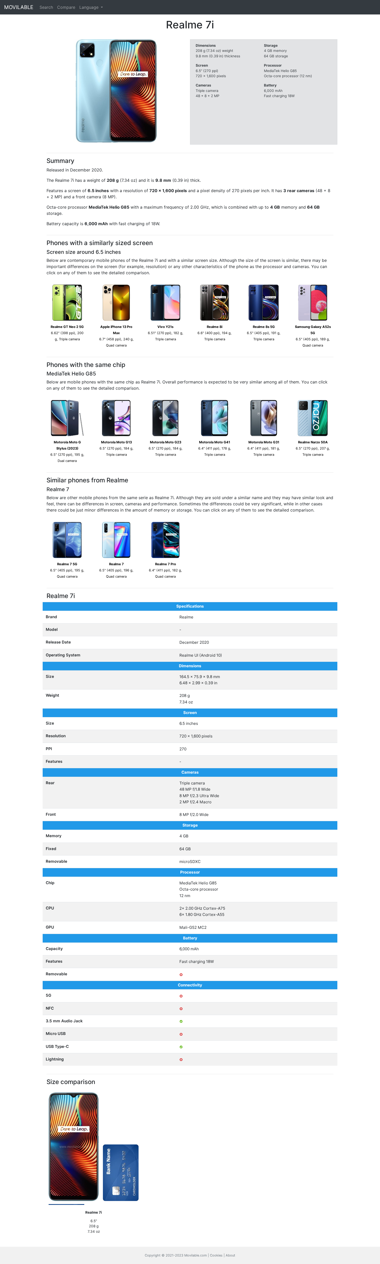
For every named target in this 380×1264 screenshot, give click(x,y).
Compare (66, 7)
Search (46, 7)
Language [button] (89, 7)
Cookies (216, 1255)
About (230, 1255)
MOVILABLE (18, 7)
